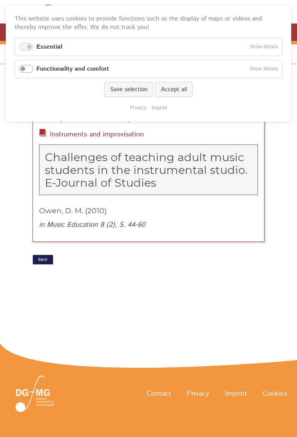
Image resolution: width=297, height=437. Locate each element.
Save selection (128, 89)
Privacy (198, 394)
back (42, 260)
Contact (159, 394)
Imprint (236, 394)
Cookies (275, 394)
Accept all (174, 89)
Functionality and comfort (72, 69)
